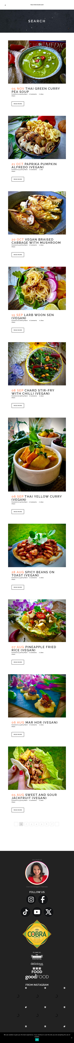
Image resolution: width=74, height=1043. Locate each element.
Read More (18, 103)
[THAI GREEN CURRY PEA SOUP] (37, 62)
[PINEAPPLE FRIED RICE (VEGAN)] (37, 620)
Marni (25, 94)
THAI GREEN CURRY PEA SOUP (36, 90)
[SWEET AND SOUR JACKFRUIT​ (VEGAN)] (37, 768)
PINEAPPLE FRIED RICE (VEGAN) (34, 648)
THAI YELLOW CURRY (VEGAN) (37, 498)
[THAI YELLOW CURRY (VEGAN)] (37, 455)
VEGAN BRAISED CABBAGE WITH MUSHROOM (36, 241)
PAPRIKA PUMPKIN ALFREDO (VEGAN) (34, 165)
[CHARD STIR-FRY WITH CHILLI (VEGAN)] (37, 363)
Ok (37, 1039)
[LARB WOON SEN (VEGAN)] (37, 288)
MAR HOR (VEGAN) (41, 722)
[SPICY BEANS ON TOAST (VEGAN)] (37, 545)
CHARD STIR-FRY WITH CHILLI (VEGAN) (33, 392)
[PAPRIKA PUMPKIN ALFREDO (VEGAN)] (37, 137)
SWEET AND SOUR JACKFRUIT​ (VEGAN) (34, 796)
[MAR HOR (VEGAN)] (37, 695)
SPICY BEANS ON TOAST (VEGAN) (33, 573)
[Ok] (72, 1038)
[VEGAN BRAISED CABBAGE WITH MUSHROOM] (37, 213)
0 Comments (33, 94)
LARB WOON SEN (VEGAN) (33, 316)
